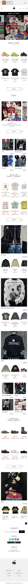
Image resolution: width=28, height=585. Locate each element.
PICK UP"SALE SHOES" (14, 419)
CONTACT (9, 575)
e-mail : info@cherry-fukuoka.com (14, 551)
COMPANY (9, 573)
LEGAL (19, 570)
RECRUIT (19, 575)
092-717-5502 (15, 549)
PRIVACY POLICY (9, 570)
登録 (22, 531)
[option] (14, 27)
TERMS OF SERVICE (18, 573)
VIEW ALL (14, 89)
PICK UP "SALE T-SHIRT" (14, 175)
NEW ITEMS (14, 43)
